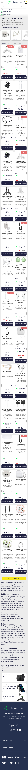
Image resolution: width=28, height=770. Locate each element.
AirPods (2, 15)
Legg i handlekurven (8, 77)
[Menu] (2, 2)
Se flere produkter (14, 578)
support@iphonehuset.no (14, 726)
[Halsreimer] (16, 34)
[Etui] (5, 34)
